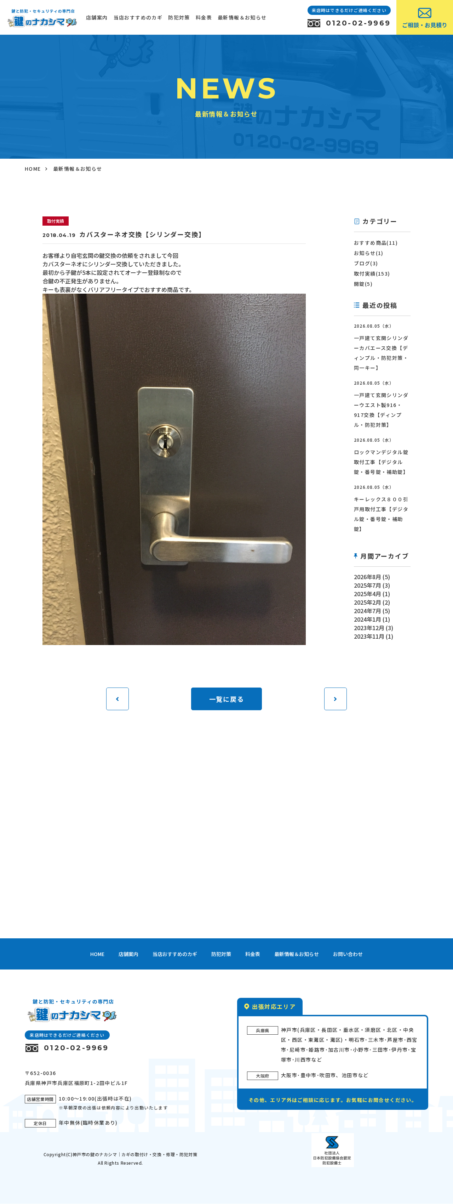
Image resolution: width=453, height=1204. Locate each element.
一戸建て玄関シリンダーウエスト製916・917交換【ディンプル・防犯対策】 (381, 409)
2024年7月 (367, 610)
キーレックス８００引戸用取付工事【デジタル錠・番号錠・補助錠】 (381, 514)
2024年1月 (367, 619)
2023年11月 (369, 636)
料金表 (204, 17)
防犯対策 (179, 17)
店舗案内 (97, 17)
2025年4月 (367, 593)
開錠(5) (363, 283)
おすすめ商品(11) (376, 242)
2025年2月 (367, 602)
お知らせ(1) (369, 252)
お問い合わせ (348, 953)
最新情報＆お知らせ (242, 17)
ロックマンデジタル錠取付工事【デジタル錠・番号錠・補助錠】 (381, 461)
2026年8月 (367, 576)
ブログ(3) (366, 263)
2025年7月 (367, 585)
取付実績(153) (372, 273)
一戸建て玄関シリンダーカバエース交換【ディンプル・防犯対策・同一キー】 (381, 352)
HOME (33, 168)
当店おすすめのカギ (138, 17)
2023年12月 (369, 627)
